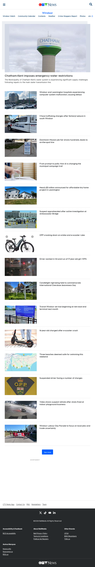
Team (44, 504)
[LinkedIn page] (54, 512)
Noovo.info (7, 549)
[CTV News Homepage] (47, 4)
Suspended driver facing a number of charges (61, 378)
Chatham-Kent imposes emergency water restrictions (39, 75)
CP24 (66, 533)
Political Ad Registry (41, 539)
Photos (83, 16)
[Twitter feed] (40, 512)
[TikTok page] (45, 512)
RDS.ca (5, 554)
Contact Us (20, 504)
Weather (51, 16)
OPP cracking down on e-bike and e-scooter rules (62, 235)
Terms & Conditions (40, 536)
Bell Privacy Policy (40, 533)
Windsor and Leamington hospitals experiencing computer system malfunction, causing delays (62, 93)
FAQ (28, 504)
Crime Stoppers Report (67, 16)
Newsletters (36, 504)
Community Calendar (26, 16)
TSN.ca (67, 539)
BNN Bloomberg (70, 536)
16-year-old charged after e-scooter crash (59, 330)
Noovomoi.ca (8, 552)
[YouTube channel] (49, 512)
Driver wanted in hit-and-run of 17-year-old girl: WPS (63, 259)
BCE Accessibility (9, 533)
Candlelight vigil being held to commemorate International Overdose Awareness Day (60, 284)
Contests (42, 16)
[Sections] (4, 4)
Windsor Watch (9, 16)
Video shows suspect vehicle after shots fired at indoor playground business (62, 403)
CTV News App (8, 504)
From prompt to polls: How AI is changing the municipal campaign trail (60, 165)
